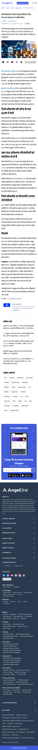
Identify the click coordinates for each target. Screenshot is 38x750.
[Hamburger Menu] (36, 3)
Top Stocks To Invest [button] (9, 558)
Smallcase (12, 601)
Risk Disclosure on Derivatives (11, 738)
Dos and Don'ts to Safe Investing (11, 717)
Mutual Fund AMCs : (9, 678)
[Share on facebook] (16, 62)
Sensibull (5, 601)
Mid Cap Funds (26, 692)
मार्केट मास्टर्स (7, 396)
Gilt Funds (17, 692)
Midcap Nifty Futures (9, 626)
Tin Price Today (21, 674)
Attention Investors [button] (9, 703)
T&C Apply (10, 723)
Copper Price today (9, 670)
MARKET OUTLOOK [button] (8, 548)
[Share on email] (21, 62)
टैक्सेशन (13, 387)
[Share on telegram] (3, 62)
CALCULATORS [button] (6, 528)
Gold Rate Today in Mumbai (11, 644)
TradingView (6, 603)
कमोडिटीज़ (6, 387)
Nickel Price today (20, 672)
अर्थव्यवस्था (23, 392)
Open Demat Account (23, 3)
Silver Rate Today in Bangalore (12, 660)
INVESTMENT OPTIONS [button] (9, 523)
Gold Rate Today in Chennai (11, 648)
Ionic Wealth (16, 587)
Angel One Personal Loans (9, 729)
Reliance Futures (22, 626)
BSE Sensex (28, 616)
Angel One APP (7, 592)
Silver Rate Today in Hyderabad (12, 658)
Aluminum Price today (23, 670)
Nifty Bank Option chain (23, 634)
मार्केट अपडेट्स (29, 378)
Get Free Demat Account (19, 748)
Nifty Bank (13, 614)
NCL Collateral (21, 732)
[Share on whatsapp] (7, 62)
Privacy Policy (19, 723)
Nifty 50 (5, 614)
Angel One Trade (17, 592)
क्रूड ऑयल (7, 406)
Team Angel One (11, 21)
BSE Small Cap (7, 618)
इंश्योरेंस (20, 401)
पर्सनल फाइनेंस (20, 378)
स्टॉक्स (5, 410)
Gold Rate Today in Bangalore (11, 652)
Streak (19, 601)
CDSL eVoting (31, 732)
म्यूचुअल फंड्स (14, 392)
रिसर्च (5, 378)
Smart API (20, 594)
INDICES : (5, 612)
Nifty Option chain (8, 634)
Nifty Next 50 (7, 616)
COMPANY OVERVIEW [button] (8, 518)
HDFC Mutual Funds (21, 682)
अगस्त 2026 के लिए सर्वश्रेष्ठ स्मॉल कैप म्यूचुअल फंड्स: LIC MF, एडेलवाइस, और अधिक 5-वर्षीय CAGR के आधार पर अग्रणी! (18, 343)
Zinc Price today (8, 672)
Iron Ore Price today (9, 674)
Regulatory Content (21, 715)
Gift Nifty (23, 618)
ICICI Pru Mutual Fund (9, 684)
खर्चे (25, 401)
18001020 (8, 565)
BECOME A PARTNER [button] (8, 543)
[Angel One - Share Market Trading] (7, 3)
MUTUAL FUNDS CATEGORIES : (11, 688)
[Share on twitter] (12, 62)
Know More (15, 310)
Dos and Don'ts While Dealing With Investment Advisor (17, 720)
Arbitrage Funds (7, 692)
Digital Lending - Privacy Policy (11, 726)
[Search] (33, 3)
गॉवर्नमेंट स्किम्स (24, 406)
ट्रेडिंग (14, 401)
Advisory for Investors (8, 732)
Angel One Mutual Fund (9, 680)
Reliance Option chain (26, 636)
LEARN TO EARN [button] (7, 538)
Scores (25, 717)
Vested (25, 601)
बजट (30, 387)
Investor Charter (23, 729)
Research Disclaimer (8, 715)
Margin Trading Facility (9, 594)
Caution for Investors (28, 738)
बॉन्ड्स (26, 396)
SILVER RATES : (6, 656)
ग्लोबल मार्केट (25, 382)
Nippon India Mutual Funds (25, 684)
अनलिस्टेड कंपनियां (14, 410)
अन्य (22, 396)
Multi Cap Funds (7, 694)
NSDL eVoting (6, 735)
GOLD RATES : (6, 642)
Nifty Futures (7, 624)
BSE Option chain (8, 638)
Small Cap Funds (26, 690)
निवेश (30, 401)
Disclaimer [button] (6, 710)
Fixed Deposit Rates (8, 596)
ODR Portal (15, 735)
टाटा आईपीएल (15, 406)
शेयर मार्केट (11, 378)
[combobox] (28, 24)
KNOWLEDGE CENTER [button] (8, 533)
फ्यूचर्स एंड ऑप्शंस (15, 382)
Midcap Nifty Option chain (10, 636)
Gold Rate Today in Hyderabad (11, 650)
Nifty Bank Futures (18, 624)
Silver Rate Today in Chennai (11, 662)
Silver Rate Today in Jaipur (11, 664)
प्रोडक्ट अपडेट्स (22, 387)
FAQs (3, 723)
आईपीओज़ (6, 392)
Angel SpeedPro (28, 592)
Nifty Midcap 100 (18, 616)
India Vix (16, 618)
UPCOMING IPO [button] (6, 552)
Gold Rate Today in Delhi (10, 646)
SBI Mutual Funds (23, 680)
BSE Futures (7, 628)
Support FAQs (19, 565)
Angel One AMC (7, 587)
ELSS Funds (6, 690)
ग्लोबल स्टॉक (7, 401)
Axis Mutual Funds (8, 682)
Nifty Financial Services (25, 614)
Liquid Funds (16, 690)
